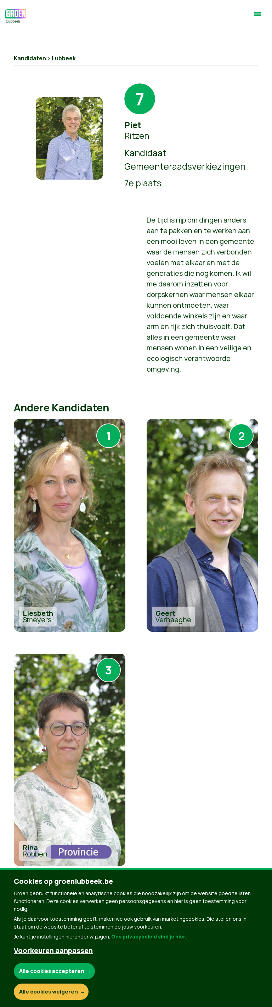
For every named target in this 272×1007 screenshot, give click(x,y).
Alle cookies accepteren (51, 971)
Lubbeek (64, 58)
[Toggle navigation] (257, 17)
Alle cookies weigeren (48, 991)
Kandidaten (30, 58)
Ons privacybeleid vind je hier (148, 936)
